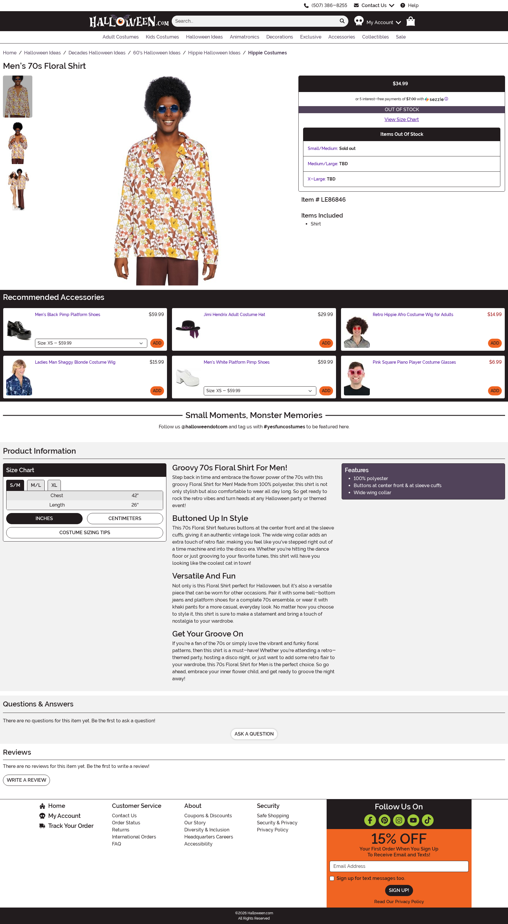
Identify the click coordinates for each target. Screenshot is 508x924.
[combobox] (254, 21)
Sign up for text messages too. (371, 878)
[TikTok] (428, 820)
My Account (64, 815)
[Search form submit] (342, 21)
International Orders (134, 837)
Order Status (126, 823)
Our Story (195, 823)
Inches (44, 518)
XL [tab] (54, 485)
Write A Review (26, 780)
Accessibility (198, 844)
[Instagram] (399, 820)
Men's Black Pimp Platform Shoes (67, 314)
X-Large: (317, 179)
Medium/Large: (323, 163)
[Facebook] (370, 820)
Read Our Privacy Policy (399, 901)
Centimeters (124, 518)
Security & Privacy (277, 823)
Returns (120, 830)
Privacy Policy (272, 830)
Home (56, 805)
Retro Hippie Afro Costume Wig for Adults (413, 314)
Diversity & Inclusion (206, 830)
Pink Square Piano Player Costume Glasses (414, 362)
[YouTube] (413, 820)
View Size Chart (402, 119)
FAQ (116, 844)
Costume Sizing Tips (84, 532)
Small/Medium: (323, 148)
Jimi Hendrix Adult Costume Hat (234, 314)
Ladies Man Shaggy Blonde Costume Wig (75, 362)
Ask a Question (254, 734)
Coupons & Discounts (208, 815)
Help (413, 5)
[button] (377, 21)
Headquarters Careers (208, 837)
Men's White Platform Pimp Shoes (237, 362)
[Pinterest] (384, 820)
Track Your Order (70, 825)
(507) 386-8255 (329, 5)
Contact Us (374, 5)
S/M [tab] (15, 485)
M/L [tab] (36, 485)
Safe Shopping (273, 815)
